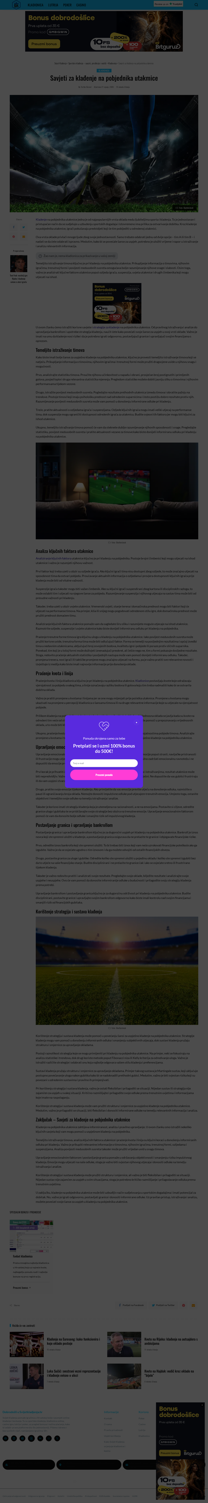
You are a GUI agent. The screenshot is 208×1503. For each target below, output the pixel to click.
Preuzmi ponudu (104, 775)
